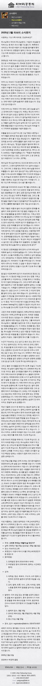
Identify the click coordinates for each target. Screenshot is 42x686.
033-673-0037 (24, 678)
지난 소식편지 (16, 20)
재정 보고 (14, 26)
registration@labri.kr (23, 683)
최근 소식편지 (16, 17)
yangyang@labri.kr (23, 680)
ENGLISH (9, 667)
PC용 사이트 (32, 667)
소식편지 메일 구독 (18, 23)
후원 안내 (20, 667)
